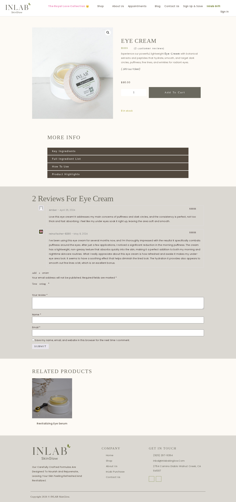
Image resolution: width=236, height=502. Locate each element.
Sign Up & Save (193, 6)
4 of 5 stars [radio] (48, 288)
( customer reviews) (149, 48)
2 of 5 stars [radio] (38, 288)
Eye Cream (172, 53)
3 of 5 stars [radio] (43, 288)
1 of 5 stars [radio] (34, 288)
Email (36, 327)
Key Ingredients (64, 151)
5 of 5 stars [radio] (52, 288)
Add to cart (175, 92)
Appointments (137, 6)
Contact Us (171, 6)
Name (36, 314)
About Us (118, 6)
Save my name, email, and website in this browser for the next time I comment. (82, 340)
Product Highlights (66, 174)
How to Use (60, 166)
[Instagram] (158, 479)
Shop (100, 6)
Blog (158, 6)
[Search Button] (225, 6)
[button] (108, 32)
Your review (40, 295)
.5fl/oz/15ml (130, 69)
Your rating (40, 284)
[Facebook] (151, 479)
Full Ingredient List (66, 158)
